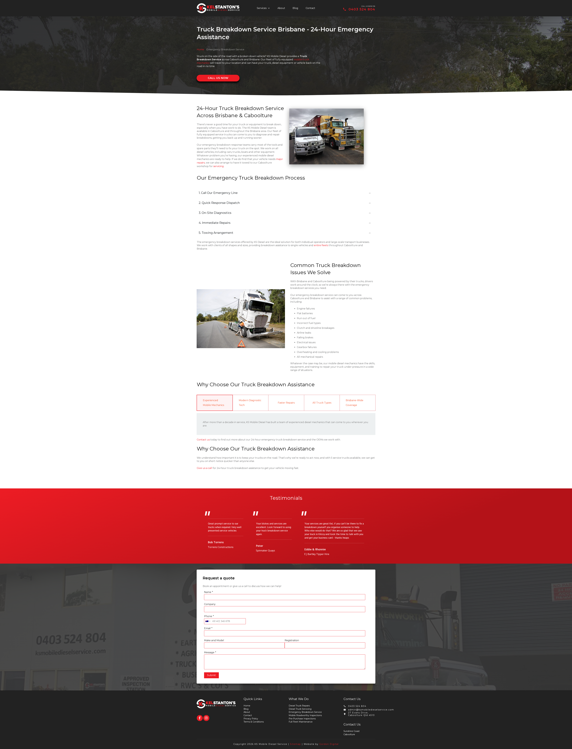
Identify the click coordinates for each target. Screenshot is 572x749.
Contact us (203, 439)
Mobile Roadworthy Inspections (305, 715)
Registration (292, 640)
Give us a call (204, 468)
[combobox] (207, 621)
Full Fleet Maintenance (301, 721)
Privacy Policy (251, 718)
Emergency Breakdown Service (305, 712)
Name (207, 592)
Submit (211, 675)
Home (200, 49)
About (247, 712)
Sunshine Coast (351, 731)
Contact (248, 715)
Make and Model (214, 640)
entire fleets (321, 245)
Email (207, 628)
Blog (246, 709)
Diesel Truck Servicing (300, 709)
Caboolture (349, 734)
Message (209, 652)
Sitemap (295, 744)
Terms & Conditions (254, 721)
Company (210, 604)
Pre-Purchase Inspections (302, 718)
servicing (218, 166)
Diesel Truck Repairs (299, 705)
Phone (208, 616)
